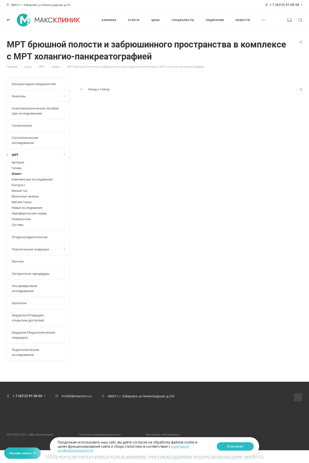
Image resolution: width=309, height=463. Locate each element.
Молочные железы (25, 196)
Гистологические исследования (25, 140)
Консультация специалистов (34, 84)
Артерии (18, 162)
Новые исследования (27, 208)
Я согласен (235, 446)
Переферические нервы (29, 213)
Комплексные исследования (32, 179)
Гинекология (22, 125)
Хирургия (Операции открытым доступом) (28, 317)
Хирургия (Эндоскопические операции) (33, 334)
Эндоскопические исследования (25, 352)
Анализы (19, 96)
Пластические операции (30, 249)
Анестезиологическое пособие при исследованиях (35, 110)
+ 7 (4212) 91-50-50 (284, 5)
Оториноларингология (29, 237)
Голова (16, 168)
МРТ (15, 155)
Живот (17, 174)
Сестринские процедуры (30, 273)
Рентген (18, 261)
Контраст (18, 185)
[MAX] (298, 397)
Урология (19, 303)
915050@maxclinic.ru (77, 396)
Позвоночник (21, 219)
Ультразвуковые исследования (24, 288)
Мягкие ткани (22, 202)
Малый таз (19, 191)
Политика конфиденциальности (100, 434)
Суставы (18, 225)
